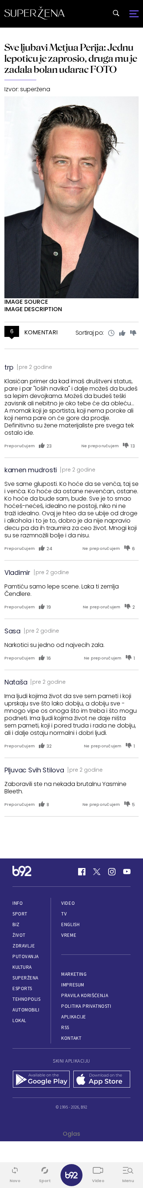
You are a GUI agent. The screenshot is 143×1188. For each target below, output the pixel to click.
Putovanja (25, 956)
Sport (19, 914)
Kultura (22, 967)
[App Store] (101, 1080)
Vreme (68, 935)
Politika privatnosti (86, 1006)
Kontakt (71, 1038)
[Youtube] (127, 871)
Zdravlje (23, 946)
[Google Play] (41, 1080)
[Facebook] (81, 871)
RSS (65, 1027)
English (70, 924)
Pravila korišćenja (84, 995)
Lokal (19, 1020)
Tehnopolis (26, 999)
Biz (16, 924)
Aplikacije (73, 1017)
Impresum (72, 985)
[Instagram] (111, 871)
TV (64, 914)
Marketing (74, 974)
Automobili (25, 1010)
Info (17, 903)
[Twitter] (96, 871)
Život (19, 935)
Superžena (25, 978)
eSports (22, 988)
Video (68, 903)
